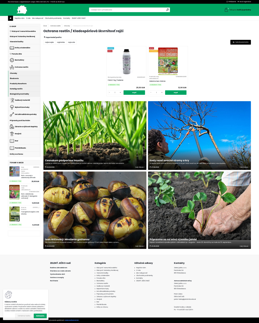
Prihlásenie (232, 2)
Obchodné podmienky (53, 18)
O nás (28, 18)
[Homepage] (10, 18)
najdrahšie (61, 42)
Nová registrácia (245, 2)
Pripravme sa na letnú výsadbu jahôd (173, 239)
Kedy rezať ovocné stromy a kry (169, 160)
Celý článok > (140, 167)
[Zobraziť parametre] (240, 42)
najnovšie (71, 42)
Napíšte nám (19, 18)
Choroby (67, 26)
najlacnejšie (49, 42)
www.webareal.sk (72, 320)
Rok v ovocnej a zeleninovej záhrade (28, 177)
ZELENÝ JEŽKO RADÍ (78, 18)
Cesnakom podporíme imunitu (64, 160)
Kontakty (66, 18)
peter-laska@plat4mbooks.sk (185, 299)
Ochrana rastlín (55, 26)
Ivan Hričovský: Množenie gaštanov (67, 239)
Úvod (45, 26)
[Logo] (22, 10)
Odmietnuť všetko (24, 316)
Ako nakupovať (37, 18)
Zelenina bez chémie (157, 81)
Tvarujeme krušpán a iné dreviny (30, 213)
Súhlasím (40, 316)
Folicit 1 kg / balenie (115, 80)
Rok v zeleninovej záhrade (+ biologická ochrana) (29, 196)
